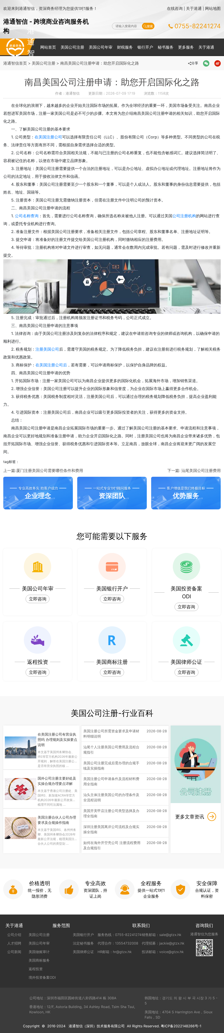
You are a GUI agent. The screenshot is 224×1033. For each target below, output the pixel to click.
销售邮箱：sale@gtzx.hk (161, 934)
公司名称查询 (26, 216)
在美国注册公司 (48, 137)
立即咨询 (37, 599)
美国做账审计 (39, 952)
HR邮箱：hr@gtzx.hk (115, 952)
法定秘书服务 (83, 943)
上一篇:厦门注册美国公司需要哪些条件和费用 (43, 470)
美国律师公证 (83, 952)
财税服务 (125, 47)
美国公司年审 (100, 47)
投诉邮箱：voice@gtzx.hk (163, 952)
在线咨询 (175, 8)
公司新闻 (14, 952)
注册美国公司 (47, 349)
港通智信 (15, 47)
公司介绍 (14, 934)
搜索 (150, 26)
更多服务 (186, 47)
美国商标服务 (39, 960)
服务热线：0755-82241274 (120, 934)
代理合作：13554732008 (118, 943)
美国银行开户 (83, 934)
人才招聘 (14, 943)
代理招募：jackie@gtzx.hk (163, 943)
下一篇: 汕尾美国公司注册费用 (194, 470)
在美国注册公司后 (51, 365)
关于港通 (194, 8)
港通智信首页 (15, 63)
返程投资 (36, 969)
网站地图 (213, 8)
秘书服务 (165, 47)
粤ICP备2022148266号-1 (181, 1026)
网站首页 (48, 47)
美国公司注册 (72, 47)
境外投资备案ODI (42, 977)
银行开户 (145, 47)
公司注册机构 (184, 216)
